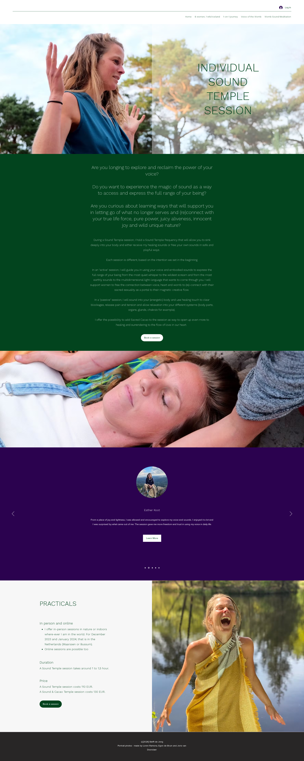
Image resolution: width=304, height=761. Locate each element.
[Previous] (13, 513)
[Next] (291, 513)
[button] (152, 543)
